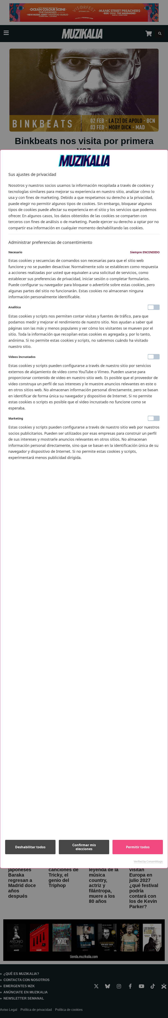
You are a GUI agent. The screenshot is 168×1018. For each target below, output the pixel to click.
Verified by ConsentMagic (148, 861)
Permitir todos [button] (138, 847)
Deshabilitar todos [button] (30, 847)
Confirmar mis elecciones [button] (84, 847)
